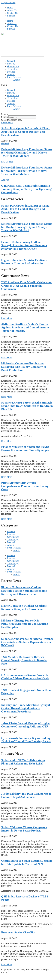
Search (4, 117)
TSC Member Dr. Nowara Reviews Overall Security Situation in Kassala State (24, 660)
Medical (11, 71)
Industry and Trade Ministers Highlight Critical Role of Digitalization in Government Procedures (25, 708)
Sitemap (11, 15)
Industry (11, 63)
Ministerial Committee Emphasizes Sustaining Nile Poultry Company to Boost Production (23, 367)
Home (10, 7)
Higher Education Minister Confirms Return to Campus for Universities (23, 262)
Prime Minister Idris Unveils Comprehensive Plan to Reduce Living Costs (24, 486)
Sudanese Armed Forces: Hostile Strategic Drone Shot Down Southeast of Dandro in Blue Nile (27, 406)
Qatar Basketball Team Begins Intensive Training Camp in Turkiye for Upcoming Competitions (26, 189)
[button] (27, 85)
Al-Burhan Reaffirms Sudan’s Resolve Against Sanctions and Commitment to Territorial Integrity (25, 327)
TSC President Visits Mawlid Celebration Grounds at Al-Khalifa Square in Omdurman (26, 286)
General (11, 61)
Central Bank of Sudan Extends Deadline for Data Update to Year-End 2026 (26, 862)
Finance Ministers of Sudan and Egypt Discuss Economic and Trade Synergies (25, 448)
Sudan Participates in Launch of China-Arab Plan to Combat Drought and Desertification (25, 132)
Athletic (11, 74)
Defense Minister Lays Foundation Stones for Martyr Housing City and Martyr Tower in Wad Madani (26, 152)
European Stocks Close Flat (18, 932)
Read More (6, 318)
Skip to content (8, 2)
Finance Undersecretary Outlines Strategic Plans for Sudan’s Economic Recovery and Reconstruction (24, 245)
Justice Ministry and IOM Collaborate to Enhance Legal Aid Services (26, 795)
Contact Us (12, 13)
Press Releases (14, 77)
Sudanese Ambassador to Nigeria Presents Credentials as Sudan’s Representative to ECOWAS (27, 642)
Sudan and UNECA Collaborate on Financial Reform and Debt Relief (23, 762)
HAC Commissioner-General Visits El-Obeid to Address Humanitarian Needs (25, 677)
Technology (12, 69)
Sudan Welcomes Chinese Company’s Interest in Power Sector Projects (24, 829)
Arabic (16, 80)
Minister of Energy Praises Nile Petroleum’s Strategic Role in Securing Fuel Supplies (24, 624)
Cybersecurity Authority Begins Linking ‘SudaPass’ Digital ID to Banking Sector (26, 739)
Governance (13, 66)
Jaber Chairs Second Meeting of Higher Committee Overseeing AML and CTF (25, 725)
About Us (11, 10)
